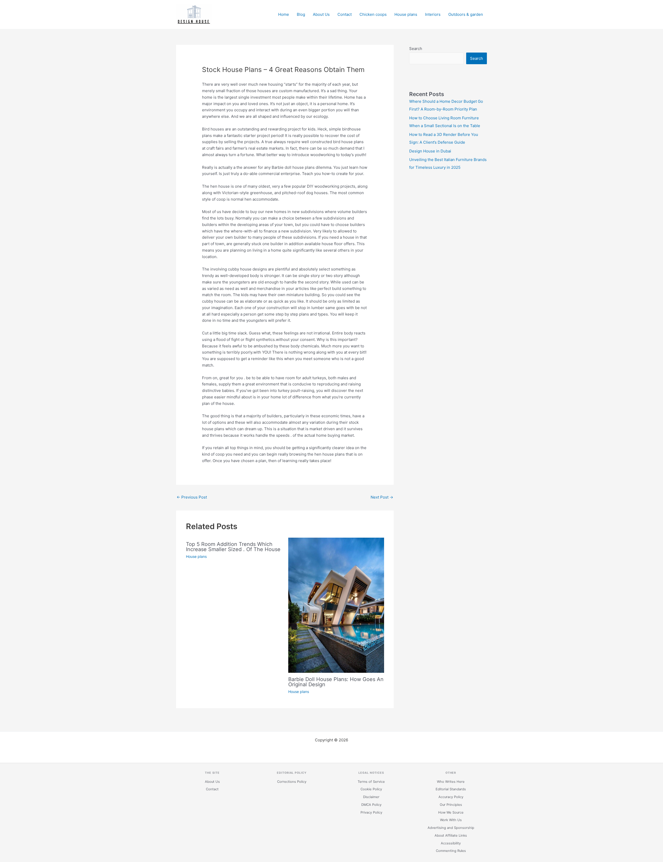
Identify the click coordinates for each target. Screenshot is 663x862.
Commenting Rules (451, 851)
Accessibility (451, 843)
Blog (301, 14)
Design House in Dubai (430, 151)
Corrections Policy (291, 782)
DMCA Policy (371, 805)
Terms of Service (371, 782)
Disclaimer (371, 797)
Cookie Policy (371, 789)
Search (415, 48)
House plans (405, 14)
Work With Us (451, 820)
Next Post (382, 497)
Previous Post (192, 497)
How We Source (451, 812)
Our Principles (451, 805)
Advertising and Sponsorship (451, 828)
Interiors (433, 14)
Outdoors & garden (465, 14)
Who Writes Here (451, 782)
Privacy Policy (371, 812)
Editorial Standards (451, 789)
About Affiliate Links (451, 835)
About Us (321, 14)
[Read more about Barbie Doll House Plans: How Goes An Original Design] (336, 604)
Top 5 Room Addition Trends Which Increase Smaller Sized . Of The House (233, 546)
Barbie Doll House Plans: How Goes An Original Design (336, 682)
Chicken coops (373, 14)
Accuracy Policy (450, 797)
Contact (344, 14)
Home (283, 14)
